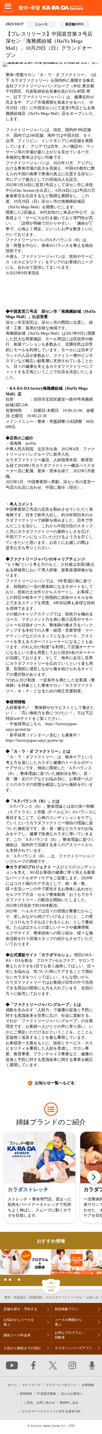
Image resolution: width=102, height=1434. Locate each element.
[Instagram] (72, 1365)
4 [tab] (19, 1279)
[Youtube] (12, 1365)
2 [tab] (10, 1279)
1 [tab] (5, 1279)
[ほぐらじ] (92, 1365)
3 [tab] (14, 1279)
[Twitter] (53, 1365)
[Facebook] (33, 1365)
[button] (94, 1177)
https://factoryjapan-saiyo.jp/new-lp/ (35, 740)
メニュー (7, 11)
